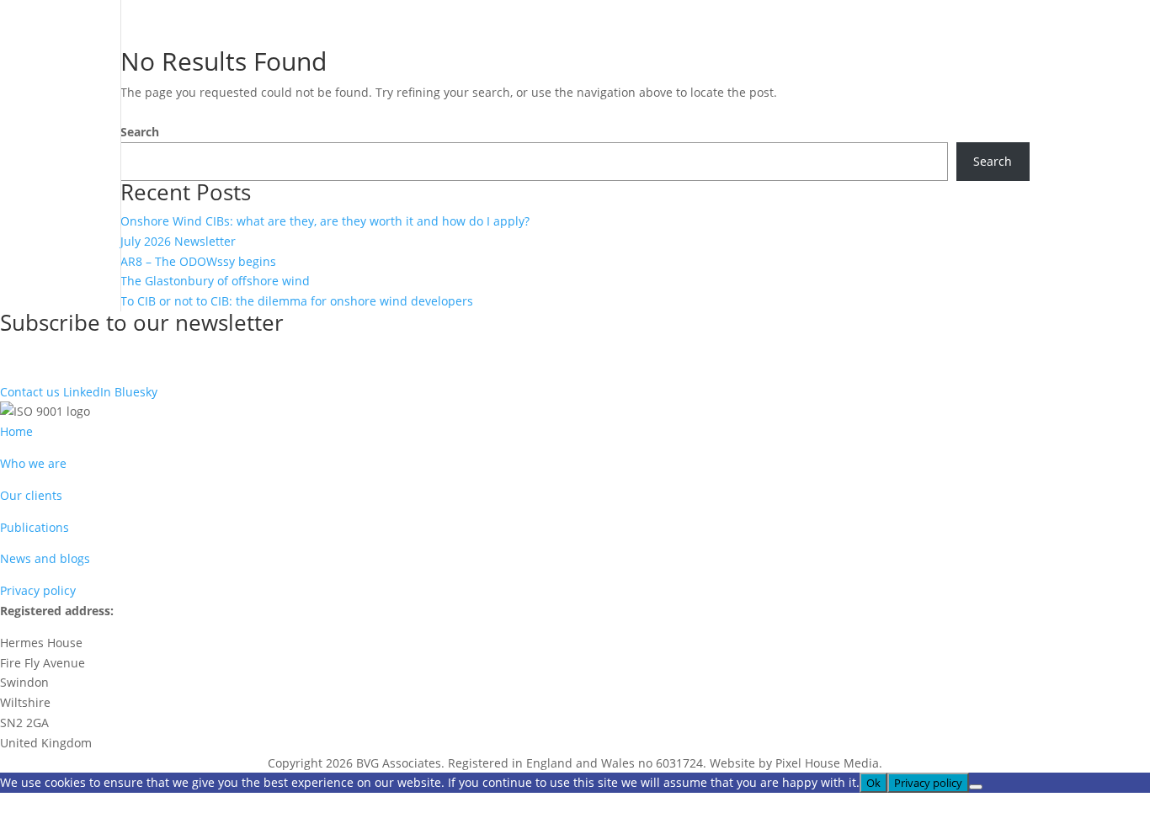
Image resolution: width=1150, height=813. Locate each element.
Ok (873, 782)
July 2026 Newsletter (178, 241)
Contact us (30, 392)
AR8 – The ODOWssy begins (198, 261)
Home (16, 431)
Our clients (31, 495)
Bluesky (135, 392)
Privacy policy (38, 590)
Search (139, 132)
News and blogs (45, 558)
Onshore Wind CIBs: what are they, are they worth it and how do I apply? (325, 221)
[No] (975, 786)
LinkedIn (87, 392)
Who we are (33, 463)
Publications (34, 527)
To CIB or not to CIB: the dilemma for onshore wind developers (296, 301)
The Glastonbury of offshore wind (215, 281)
